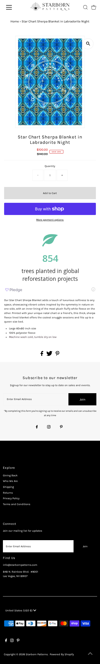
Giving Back (10, 475)
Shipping (8, 486)
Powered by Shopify (62, 654)
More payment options (50, 219)
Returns (8, 492)
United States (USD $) (19, 610)
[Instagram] (49, 427)
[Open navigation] (13, 7)
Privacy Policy (11, 498)
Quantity (50, 166)
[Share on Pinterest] (57, 355)
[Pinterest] (61, 427)
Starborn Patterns (37, 654)
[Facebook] (37, 427)
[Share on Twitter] (49, 355)
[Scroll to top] (90, 654)
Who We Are (10, 481)
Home (14, 21)
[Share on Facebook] (42, 355)
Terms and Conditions (16, 504)
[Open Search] (85, 7)
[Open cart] (93, 7)
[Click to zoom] (88, 43)
